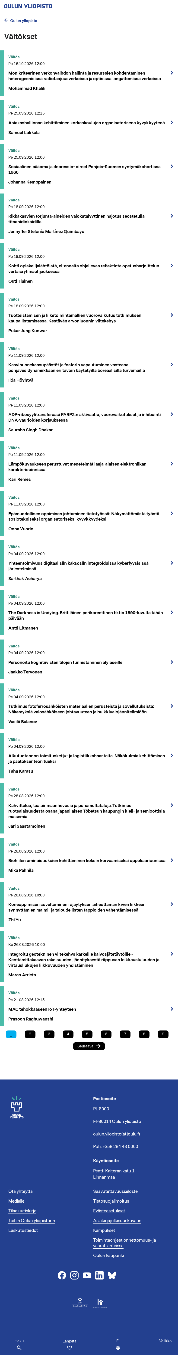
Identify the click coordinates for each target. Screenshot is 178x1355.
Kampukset (104, 1230)
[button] (165, 1344)
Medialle (16, 1201)
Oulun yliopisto (23, 20)
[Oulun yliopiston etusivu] (43, 5)
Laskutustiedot (23, 1230)
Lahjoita (69, 1341)
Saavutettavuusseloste (115, 1191)
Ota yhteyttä (20, 1191)
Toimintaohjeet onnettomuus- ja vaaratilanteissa (124, 1243)
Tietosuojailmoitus (111, 1201)
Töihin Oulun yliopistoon (31, 1221)
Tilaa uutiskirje (22, 1211)
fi (119, 1347)
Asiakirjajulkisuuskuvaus (117, 1221)
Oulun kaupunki (108, 1256)
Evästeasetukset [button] (109, 1211)
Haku (19, 1341)
